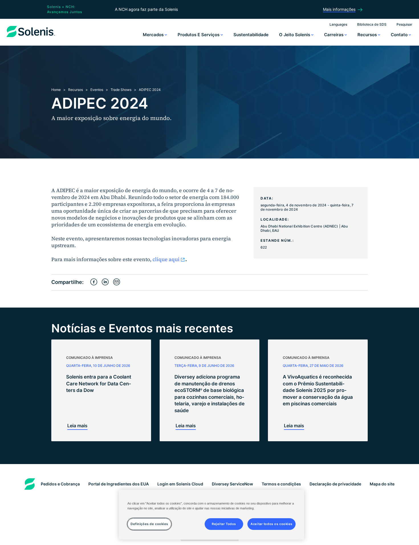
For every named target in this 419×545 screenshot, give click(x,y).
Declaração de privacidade (335, 483)
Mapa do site (382, 483)
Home (56, 90)
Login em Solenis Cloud (180, 483)
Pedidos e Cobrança (60, 483)
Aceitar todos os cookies (271, 524)
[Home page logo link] (31, 37)
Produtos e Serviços (199, 34)
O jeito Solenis (295, 34)
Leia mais (77, 425)
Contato (400, 34)
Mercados (154, 34)
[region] (211, 515)
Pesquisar (404, 24)
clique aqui (166, 259)
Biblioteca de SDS (372, 24)
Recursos (367, 34)
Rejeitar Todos (224, 524)
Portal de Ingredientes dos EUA (118, 483)
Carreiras (334, 34)
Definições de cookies (149, 524)
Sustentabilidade (251, 34)
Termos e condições (281, 483)
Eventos (96, 90)
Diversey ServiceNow (232, 483)
